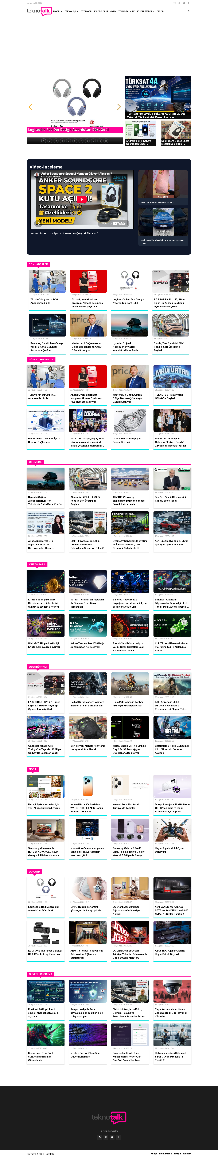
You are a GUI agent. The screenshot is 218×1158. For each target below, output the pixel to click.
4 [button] (62, 140)
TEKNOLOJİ (71, 11)
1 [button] (43, 140)
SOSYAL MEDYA (145, 11)
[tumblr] (118, 1137)
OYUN (113, 11)
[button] (30, 107)
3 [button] (56, 140)
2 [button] (49, 140)
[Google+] (112, 1137)
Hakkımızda (165, 1153)
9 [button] (93, 140)
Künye (154, 1153)
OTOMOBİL (86, 11)
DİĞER (160, 11)
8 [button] (87, 140)
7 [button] (81, 140)
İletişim (178, 1153)
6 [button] (74, 140)
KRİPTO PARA (101, 11)
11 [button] (106, 140)
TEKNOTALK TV (126, 11)
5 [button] (68, 140)
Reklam (187, 1153)
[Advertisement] (109, 48)
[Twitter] (106, 1137)
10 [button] (99, 140)
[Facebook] (99, 1137)
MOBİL (57, 11)
